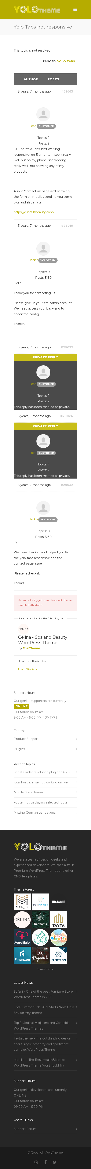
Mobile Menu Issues (28, 792)
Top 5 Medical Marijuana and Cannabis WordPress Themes (41, 1025)
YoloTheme (31, 648)
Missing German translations (34, 812)
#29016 (67, 226)
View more (45, 969)
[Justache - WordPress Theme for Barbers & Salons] (58, 902)
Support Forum (25, 1129)
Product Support (26, 739)
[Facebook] (45, 1162)
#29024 (66, 416)
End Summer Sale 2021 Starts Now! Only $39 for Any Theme (44, 1010)
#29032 (67, 485)
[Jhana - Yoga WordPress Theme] (40, 938)
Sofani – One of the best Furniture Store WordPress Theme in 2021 (43, 994)
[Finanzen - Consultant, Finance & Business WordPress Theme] (22, 956)
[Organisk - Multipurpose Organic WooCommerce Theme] (40, 956)
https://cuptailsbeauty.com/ (34, 212)
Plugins (19, 749)
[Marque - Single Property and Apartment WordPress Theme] (22, 902)
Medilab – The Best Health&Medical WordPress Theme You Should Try (40, 1062)
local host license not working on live (41, 782)
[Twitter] (55, 1162)
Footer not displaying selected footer (41, 802)
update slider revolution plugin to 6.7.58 (43, 772)
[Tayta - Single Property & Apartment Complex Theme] (58, 920)
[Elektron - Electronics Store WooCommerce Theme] (58, 956)
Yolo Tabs (66, 61)
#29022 (67, 347)
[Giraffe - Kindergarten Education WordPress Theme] (58, 938)
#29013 (67, 91)
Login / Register (27, 669)
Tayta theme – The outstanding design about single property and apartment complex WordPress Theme (42, 1044)
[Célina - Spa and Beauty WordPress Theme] (22, 920)
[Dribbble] (36, 1162)
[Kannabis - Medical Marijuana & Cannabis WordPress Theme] (40, 920)
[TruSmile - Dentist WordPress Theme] (40, 902)
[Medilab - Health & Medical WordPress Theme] (22, 938)
